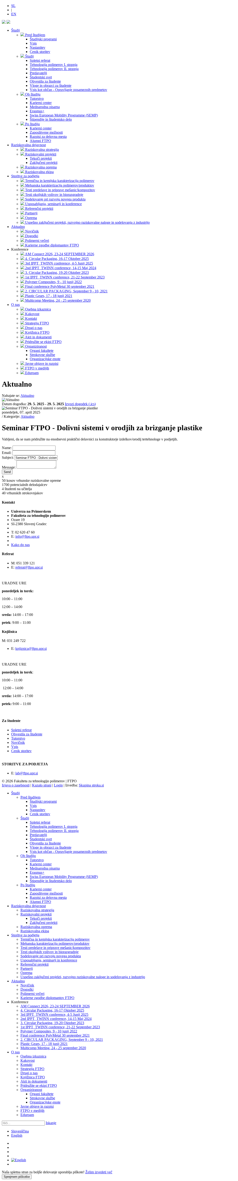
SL (13, 6)
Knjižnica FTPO (32, 1077)
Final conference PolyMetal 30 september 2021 (55, 1035)
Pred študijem (30, 797)
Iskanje (51, 1123)
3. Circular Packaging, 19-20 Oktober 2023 (52, 1023)
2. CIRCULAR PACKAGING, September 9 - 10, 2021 (61, 1040)
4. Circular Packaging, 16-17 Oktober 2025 (52, 1010)
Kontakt (26, 1065)
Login (58, 785)
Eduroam (27, 1115)
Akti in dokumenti (33, 1081)
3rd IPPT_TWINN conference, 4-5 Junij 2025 (54, 1014)
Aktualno (18, 227)
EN (13, 14)
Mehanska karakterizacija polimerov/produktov (54, 943)
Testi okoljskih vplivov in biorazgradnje (49, 952)
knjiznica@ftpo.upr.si (31, 648)
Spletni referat (21, 730)
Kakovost (27, 1060)
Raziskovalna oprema (36, 927)
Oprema (26, 973)
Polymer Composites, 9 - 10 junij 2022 (48, 1031)
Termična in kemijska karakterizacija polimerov (55, 939)
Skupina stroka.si (91, 785)
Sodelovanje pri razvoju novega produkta (50, 956)
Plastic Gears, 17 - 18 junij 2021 (44, 1044)
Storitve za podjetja (25, 176)
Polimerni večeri (32, 994)
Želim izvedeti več (98, 1172)
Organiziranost (31, 1090)
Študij (15, 30)
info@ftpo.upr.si (27, 536)
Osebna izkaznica (33, 1056)
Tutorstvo (18, 738)
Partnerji (26, 969)
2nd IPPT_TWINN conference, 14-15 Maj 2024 (56, 1019)
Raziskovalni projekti (36, 914)
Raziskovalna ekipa (34, 931)
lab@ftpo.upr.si (26, 773)
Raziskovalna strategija (37, 910)
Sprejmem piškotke (17, 1176)
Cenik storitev (21, 751)
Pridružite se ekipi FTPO (38, 1085)
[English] (18, 1160)
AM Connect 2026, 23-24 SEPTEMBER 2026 (55, 1006)
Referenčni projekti (34, 964)
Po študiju (27, 885)
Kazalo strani (41, 785)
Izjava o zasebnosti (16, 785)
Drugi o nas (29, 1073)
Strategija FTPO (32, 1069)
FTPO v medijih (32, 1111)
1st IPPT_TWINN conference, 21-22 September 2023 (60, 1027)
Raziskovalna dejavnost (28, 145)
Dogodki (26, 989)
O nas (15, 305)
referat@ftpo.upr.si (29, 567)
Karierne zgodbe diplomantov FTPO (47, 998)
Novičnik (18, 742)
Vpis (14, 747)
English (16, 1135)
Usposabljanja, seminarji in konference (48, 960)
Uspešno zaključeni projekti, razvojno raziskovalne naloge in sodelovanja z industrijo (82, 977)
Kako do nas (20, 545)
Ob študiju (28, 856)
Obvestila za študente (26, 734)
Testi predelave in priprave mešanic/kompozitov (55, 948)
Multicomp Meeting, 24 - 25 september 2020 (53, 1048)
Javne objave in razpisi (37, 1106)
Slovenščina (20, 1131)
